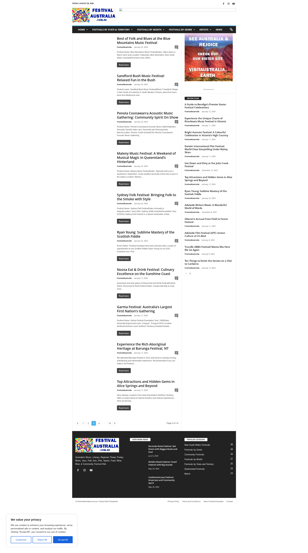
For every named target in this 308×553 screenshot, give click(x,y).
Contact (230, 501)
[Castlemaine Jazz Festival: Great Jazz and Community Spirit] (138, 482)
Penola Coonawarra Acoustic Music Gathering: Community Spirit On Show (147, 115)
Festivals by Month (149, 29)
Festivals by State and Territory (199, 464)
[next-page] (190, 273)
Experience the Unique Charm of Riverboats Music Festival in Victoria (205, 120)
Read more (124, 64)
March (187, 474)
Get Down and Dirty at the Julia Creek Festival (206, 165)
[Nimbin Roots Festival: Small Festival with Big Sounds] (138, 466)
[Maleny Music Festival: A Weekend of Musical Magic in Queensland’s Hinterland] (95, 165)
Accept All (63, 539)
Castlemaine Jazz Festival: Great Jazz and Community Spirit (161, 480)
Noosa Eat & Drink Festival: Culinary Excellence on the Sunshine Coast (145, 271)
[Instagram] (229, 4)
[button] (231, 29)
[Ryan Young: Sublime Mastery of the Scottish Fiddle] (95, 244)
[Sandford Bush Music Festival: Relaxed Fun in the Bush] (95, 88)
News (219, 29)
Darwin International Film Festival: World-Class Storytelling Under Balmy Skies (206, 149)
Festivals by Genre (180, 29)
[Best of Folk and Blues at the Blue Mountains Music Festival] (95, 50)
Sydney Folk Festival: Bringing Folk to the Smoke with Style (146, 197)
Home (81, 29)
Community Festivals (194, 454)
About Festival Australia (213, 501)
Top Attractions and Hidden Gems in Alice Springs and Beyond (146, 383)
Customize (21, 539)
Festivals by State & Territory (111, 29)
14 (109, 423)
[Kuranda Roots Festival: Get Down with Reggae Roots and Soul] (138, 451)
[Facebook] (224, 4)
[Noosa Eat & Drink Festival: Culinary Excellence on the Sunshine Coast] (95, 281)
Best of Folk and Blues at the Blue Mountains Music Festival (143, 40)
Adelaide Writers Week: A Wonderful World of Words (206, 206)
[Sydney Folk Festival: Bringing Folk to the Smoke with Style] (95, 207)
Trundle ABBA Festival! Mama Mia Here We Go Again (207, 248)
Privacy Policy (173, 501)
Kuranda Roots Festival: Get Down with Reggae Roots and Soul (162, 449)
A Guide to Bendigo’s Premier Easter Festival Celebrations (205, 106)
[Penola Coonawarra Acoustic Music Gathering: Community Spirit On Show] (95, 125)
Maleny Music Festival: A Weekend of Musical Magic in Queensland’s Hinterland (146, 157)
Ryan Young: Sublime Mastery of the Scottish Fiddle (145, 234)
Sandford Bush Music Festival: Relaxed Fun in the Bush (141, 78)
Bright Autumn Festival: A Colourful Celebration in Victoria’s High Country (206, 134)
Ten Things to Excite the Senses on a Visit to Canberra (208, 262)
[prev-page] (186, 273)
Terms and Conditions (191, 501)
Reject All (42, 539)
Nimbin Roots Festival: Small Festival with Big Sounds (162, 463)
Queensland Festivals (194, 469)
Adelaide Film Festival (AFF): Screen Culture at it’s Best (205, 234)
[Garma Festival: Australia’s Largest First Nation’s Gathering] (95, 319)
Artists (203, 29)
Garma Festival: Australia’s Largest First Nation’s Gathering (144, 309)
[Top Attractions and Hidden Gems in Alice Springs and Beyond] (95, 393)
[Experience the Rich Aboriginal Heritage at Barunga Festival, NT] (95, 356)
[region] (41, 530)
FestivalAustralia (124, 47)
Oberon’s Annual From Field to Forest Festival (206, 220)
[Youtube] (233, 4)
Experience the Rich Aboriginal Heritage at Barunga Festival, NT (143, 346)
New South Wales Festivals (197, 445)
